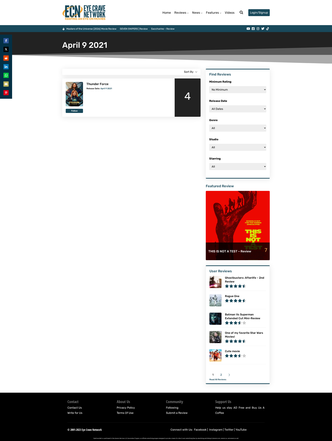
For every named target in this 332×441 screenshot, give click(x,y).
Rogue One (232, 296)
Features (212, 13)
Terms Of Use (125, 412)
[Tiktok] (267, 28)
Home (166, 13)
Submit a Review (177, 412)
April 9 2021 (106, 88)
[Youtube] (248, 28)
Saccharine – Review (162, 28)
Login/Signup (259, 12)
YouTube (241, 429)
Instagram (215, 429)
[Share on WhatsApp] (6, 75)
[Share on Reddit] (6, 58)
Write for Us (74, 412)
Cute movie (232, 351)
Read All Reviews (217, 379)
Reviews (180, 13)
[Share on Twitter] (6, 49)
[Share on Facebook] (6, 40)
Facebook (200, 429)
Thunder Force (97, 84)
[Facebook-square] (253, 28)
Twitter (228, 429)
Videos (229, 13)
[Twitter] (262, 28)
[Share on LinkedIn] (6, 66)
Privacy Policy (126, 407)
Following (172, 407)
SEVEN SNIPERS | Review (134, 28)
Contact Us (74, 407)
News (196, 13)
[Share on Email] (6, 84)
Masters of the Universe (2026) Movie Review (91, 28)
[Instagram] (258, 28)
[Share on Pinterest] (6, 92)
